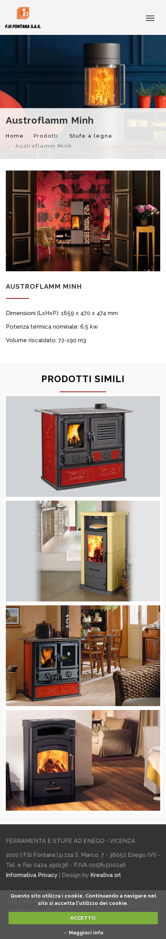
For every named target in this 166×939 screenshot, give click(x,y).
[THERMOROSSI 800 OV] (83, 551)
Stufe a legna (90, 136)
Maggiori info (86, 933)
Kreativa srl (105, 875)
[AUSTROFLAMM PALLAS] (83, 760)
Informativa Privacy (32, 875)
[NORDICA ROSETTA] (83, 655)
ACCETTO (83, 918)
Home (15, 136)
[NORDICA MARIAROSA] (83, 446)
